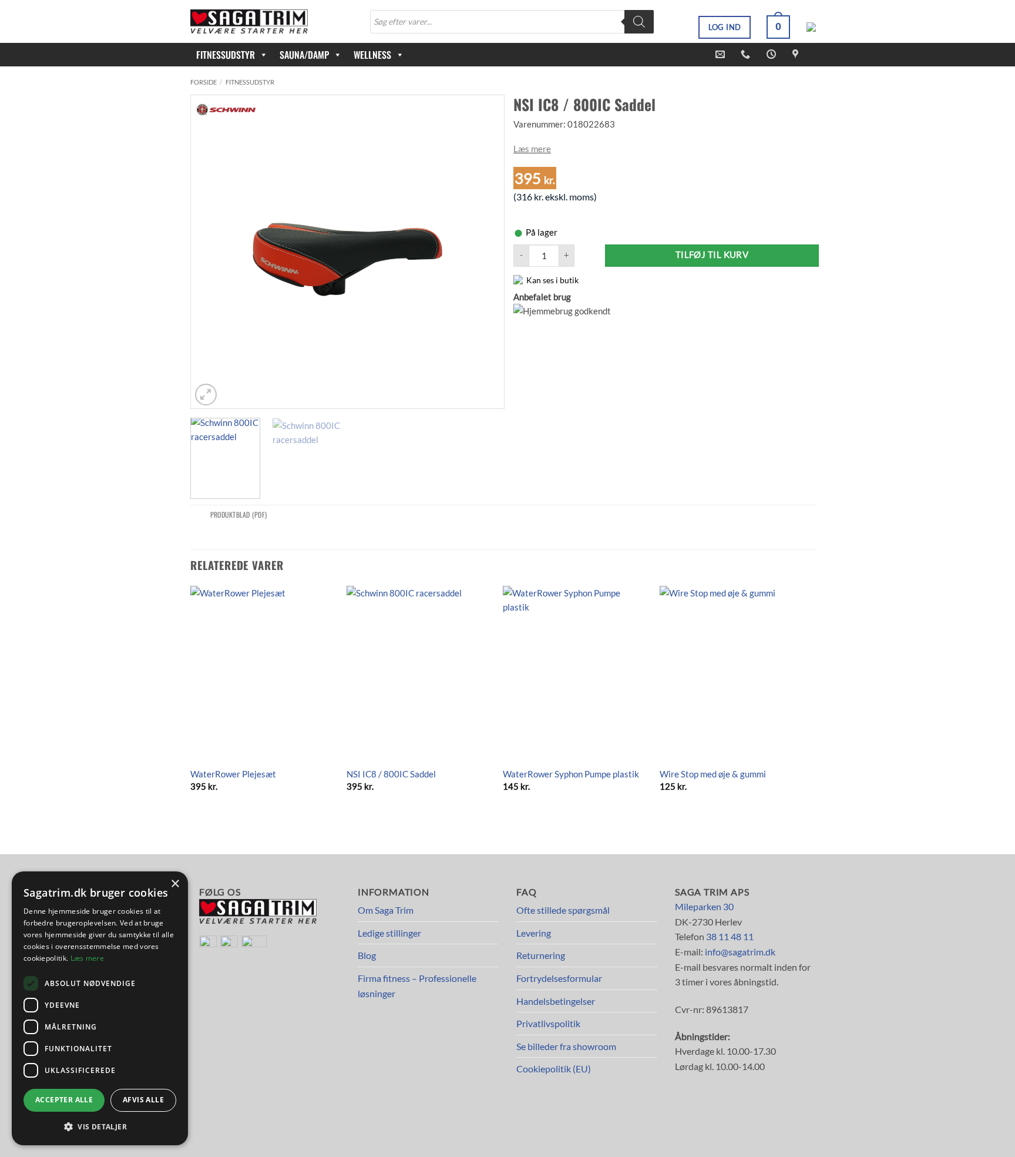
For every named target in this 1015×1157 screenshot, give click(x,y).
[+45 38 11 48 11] (747, 54)
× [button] (174, 884)
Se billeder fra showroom (566, 1046)
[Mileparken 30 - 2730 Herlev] (796, 54)
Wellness (372, 55)
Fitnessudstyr (250, 82)
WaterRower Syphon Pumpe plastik (571, 774)
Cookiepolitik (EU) (553, 1068)
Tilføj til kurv (712, 255)
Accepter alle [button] (64, 1100)
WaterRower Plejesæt (233, 774)
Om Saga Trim (386, 909)
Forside (203, 82)
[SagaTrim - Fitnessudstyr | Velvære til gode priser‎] (249, 21)
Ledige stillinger (389, 932)
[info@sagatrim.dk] (721, 54)
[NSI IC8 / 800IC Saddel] (419, 673)
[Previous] (212, 251)
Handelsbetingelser (555, 1001)
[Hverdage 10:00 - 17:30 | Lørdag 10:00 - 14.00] (773, 54)
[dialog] (100, 1008)
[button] (778, 27)
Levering (533, 932)
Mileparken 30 (704, 906)
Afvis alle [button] (143, 1100)
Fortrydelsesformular (559, 978)
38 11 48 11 (730, 936)
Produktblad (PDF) (238, 514)
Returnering (540, 955)
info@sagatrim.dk (740, 951)
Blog (367, 955)
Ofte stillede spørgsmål (563, 909)
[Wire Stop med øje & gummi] (732, 673)
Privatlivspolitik (548, 1023)
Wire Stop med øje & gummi (713, 774)
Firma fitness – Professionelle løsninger (417, 985)
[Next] (482, 251)
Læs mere (532, 148)
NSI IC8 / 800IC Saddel (391, 774)
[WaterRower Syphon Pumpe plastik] (575, 673)
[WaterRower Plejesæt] (262, 673)
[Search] (639, 21)
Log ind (724, 27)
